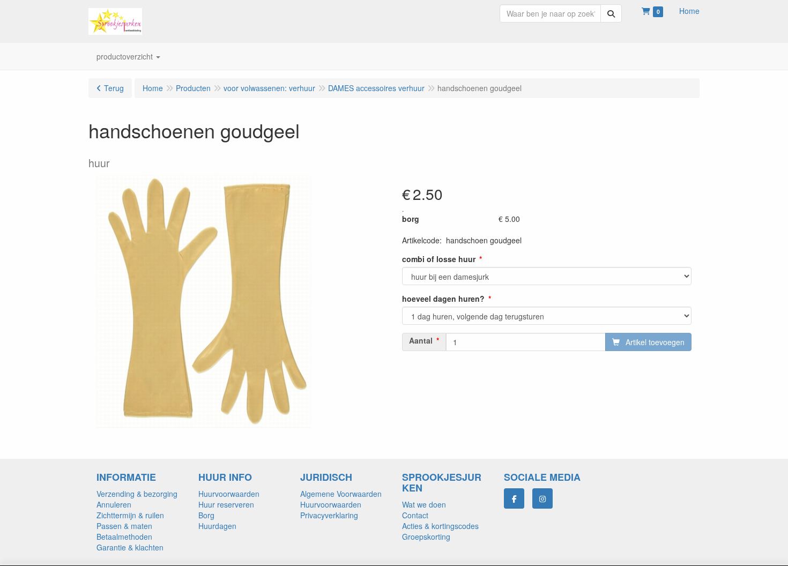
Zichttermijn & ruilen (130, 515)
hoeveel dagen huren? (443, 298)
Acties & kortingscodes (440, 525)
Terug (114, 88)
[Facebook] (514, 498)
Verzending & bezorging (136, 493)
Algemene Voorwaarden (341, 493)
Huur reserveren (226, 504)
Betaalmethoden (124, 536)
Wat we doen (424, 504)
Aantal (421, 340)
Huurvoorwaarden (228, 493)
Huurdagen (217, 525)
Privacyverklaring (329, 515)
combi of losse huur (438, 259)
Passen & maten (124, 525)
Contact (415, 515)
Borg (206, 515)
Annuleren (113, 504)
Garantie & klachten (129, 547)
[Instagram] (542, 498)
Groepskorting (426, 536)
